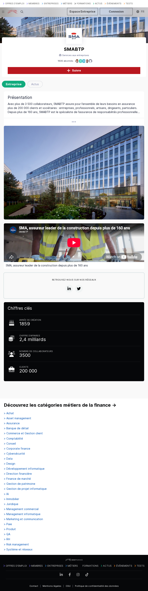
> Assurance (12, 423)
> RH (7, 539)
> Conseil (10, 443)
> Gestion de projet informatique (25, 488)
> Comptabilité (13, 438)
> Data (8, 458)
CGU (68, 586)
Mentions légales (52, 586)
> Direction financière (18, 473)
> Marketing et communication (23, 519)
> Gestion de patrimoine (19, 483)
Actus (35, 84)
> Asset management (17, 418)
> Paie (8, 524)
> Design (9, 463)
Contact (33, 586)
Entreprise (14, 84)
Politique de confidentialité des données (97, 586)
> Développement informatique (24, 468)
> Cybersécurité (14, 453)
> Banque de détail (16, 428)
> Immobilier (11, 499)
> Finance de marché (17, 478)
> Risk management (16, 544)
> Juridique (11, 504)
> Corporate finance (17, 448)
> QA (7, 534)
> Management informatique (22, 514)
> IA (6, 494)
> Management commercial (21, 509)
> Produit (10, 529)
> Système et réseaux (18, 549)
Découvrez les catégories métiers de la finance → (60, 405)
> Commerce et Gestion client (23, 433)
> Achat (9, 413)
